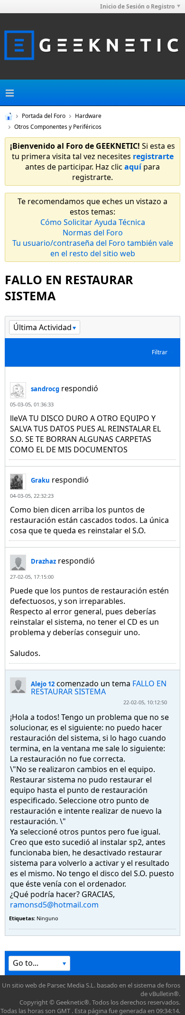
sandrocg (45, 389)
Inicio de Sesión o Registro (137, 6)
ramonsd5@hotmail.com (54, 904)
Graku (40, 480)
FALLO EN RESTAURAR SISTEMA (98, 687)
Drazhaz (43, 561)
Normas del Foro (93, 232)
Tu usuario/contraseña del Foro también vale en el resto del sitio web (92, 248)
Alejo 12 (43, 684)
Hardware (88, 116)
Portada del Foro (43, 116)
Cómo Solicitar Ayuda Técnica (92, 222)
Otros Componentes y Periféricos (58, 127)
